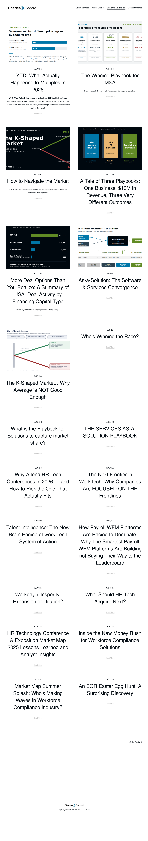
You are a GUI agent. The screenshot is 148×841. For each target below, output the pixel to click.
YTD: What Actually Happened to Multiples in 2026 (38, 82)
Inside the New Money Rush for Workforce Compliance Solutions (110, 639)
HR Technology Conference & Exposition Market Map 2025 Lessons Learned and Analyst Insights (38, 643)
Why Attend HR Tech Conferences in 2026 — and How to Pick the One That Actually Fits (38, 484)
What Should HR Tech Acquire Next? (110, 597)
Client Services (82, 7)
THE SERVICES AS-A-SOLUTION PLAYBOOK (110, 432)
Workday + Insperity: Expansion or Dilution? (38, 597)
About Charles (98, 7)
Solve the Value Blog (116, 7)
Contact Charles (135, 7)
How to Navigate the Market (38, 180)
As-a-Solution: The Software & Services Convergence (110, 283)
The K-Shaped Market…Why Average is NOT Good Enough (38, 389)
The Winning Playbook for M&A (110, 78)
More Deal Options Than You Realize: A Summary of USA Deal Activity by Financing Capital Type (38, 290)
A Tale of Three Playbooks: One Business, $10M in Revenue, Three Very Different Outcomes (110, 191)
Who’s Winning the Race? (110, 336)
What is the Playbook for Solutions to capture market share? (37, 435)
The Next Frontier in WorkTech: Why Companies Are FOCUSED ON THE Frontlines (110, 484)
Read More (38, 113)
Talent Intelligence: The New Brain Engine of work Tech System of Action (38, 534)
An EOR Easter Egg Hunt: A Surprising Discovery (110, 689)
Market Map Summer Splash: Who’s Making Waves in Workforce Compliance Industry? (38, 696)
